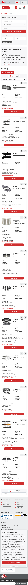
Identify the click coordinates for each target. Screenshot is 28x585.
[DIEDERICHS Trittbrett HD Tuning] (6, 288)
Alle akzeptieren (15, 562)
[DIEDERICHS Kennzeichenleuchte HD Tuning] (6, 87)
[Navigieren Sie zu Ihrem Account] (22, 2)
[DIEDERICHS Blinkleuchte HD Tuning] (6, 122)
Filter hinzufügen (8, 72)
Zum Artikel (14, 111)
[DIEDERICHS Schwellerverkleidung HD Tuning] (6, 358)
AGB (18, 502)
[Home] (5, 2)
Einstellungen (14, 566)
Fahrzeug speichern (15, 32)
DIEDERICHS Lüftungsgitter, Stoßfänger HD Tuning (19, 221)
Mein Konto (6, 504)
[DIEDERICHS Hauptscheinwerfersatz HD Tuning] (6, 459)
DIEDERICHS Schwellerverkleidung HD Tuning (18, 357)
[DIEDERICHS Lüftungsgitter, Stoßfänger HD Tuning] (6, 222)
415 (17, 76)
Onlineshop (4, 13)
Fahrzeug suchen (7, 42)
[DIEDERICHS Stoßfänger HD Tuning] (6, 321)
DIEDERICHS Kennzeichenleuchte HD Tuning (19, 87)
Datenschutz (20, 504)
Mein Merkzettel (7, 506)
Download (19, 507)
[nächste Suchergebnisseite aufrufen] (19, 76)
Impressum (20, 506)
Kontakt (5, 502)
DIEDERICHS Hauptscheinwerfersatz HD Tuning (19, 458)
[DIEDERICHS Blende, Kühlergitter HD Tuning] (6, 391)
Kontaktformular (6, 64)
